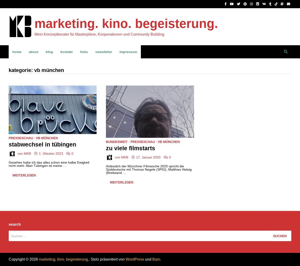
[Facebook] (226, 4)
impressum (128, 52)
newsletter (103, 52)
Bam (156, 259)
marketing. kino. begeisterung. (126, 23)
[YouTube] (232, 4)
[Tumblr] (271, 4)
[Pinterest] (245, 4)
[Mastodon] (283, 4)
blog (49, 52)
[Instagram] (252, 4)
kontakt (66, 52)
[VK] (264, 4)
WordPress (135, 259)
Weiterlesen (24, 176)
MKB (27, 153)
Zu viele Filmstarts (130, 148)
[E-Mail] (288, 4)
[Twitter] (239, 4)
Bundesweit (117, 142)
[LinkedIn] (258, 4)
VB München (47, 138)
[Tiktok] (277, 4)
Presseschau (21, 138)
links (84, 52)
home (16, 52)
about (33, 52)
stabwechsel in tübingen (42, 144)
